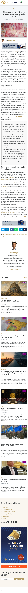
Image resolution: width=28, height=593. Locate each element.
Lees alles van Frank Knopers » (14, 269)
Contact (5, 518)
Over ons (5, 507)
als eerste (15, 51)
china (13, 234)
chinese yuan (18, 234)
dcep (22, 234)
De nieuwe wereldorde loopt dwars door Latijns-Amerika (13, 336)
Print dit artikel (20, 19)
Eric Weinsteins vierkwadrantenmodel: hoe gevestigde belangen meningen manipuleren (13, 373)
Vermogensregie (7, 509)
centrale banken (8, 234)
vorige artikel (19, 116)
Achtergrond (3, 369)
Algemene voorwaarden (9, 511)
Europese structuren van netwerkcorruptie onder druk (10, 301)
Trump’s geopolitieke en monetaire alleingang (12, 409)
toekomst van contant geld (7, 212)
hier (25, 216)
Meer (25, 277)
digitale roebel (12, 182)
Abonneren (6, 516)
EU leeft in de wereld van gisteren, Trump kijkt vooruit (12, 444)
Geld (14, 8)
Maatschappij (4, 298)
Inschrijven (19, 579)
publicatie (5, 186)
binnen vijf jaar (4, 179)
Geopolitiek (3, 333)
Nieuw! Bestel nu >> (14, 566)
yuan (4, 236)
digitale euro (11, 177)
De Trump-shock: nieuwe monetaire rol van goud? (13, 480)
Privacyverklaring (7, 514)
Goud (2, 477)
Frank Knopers (11, 40)
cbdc (4, 234)
